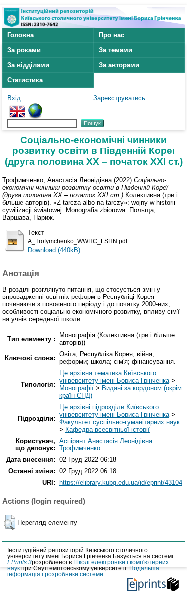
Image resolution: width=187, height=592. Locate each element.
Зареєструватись (119, 98)
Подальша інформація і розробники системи (83, 571)
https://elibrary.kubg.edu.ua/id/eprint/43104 (120, 482)
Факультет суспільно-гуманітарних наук (119, 422)
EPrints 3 (19, 562)
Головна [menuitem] (20, 35)
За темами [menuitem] (115, 50)
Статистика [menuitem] (25, 80)
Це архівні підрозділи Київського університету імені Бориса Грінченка (114, 410)
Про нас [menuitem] (111, 35)
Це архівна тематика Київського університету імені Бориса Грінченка (114, 376)
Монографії (76, 388)
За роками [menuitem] (24, 50)
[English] (17, 107)
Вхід (14, 98)
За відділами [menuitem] (28, 65)
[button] (9, 522)
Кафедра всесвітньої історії (107, 429)
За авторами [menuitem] (119, 65)
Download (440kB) (54, 250)
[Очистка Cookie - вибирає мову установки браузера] (35, 107)
